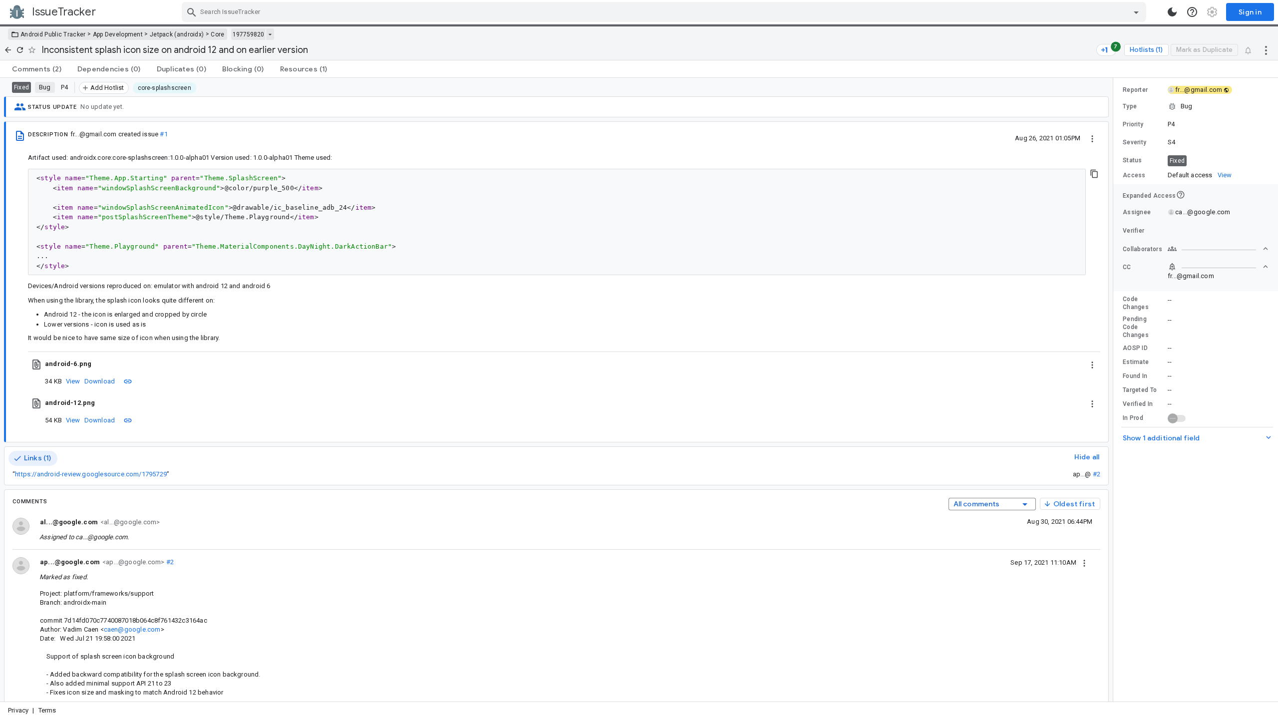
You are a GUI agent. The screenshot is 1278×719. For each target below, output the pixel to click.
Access (1134, 175)
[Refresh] (20, 50)
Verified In (1138, 403)
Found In (1135, 375)
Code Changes (1136, 303)
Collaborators (1142, 249)
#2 (1096, 474)
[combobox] (665, 12)
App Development (118, 34)
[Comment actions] (1084, 562)
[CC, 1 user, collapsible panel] (1218, 266)
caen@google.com (132, 629)
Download (99, 381)
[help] (1192, 12)
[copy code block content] (1094, 174)
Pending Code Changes (1136, 327)
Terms (47, 710)
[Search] (192, 12)
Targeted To (1140, 389)
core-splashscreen (164, 87)
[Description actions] (1092, 138)
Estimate (1136, 362)
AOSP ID (1135, 348)
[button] (1196, 106)
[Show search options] (1136, 12)
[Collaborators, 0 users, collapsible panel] (1218, 248)
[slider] (1115, 390)
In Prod (1133, 417)
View (73, 381)
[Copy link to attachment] (128, 381)
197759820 (248, 34)
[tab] (36, 68)
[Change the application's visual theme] (1172, 12)
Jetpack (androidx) (177, 34)
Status (1132, 160)
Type (1130, 106)
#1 (163, 134)
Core (217, 34)
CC (1127, 267)
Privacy (18, 710)
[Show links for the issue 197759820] (270, 34)
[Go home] (8, 50)
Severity (1134, 142)
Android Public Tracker (53, 34)
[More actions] (1266, 50)
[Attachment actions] (1092, 364)
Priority (1133, 124)
